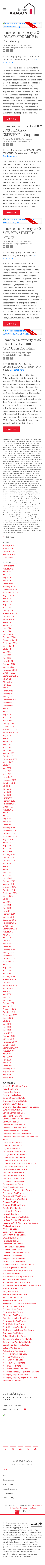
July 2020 (7, 738)
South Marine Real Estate (24, 513)
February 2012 (9, 976)
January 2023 (8, 667)
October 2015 (9, 860)
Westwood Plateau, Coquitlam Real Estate (23, 528)
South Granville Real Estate (14, 1321)
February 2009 (9, 1068)
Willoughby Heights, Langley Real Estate (20, 1377)
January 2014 (8, 917)
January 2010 (8, 1039)
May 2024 (7, 628)
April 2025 (7, 607)
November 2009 (10, 1042)
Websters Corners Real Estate (29, 522)
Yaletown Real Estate (16, 532)
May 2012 (7, 967)
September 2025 (10, 592)
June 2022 (7, 682)
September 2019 (10, 759)
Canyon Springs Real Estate (20, 141)
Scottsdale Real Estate (29, 509)
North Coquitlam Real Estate (12, 495)
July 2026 (7, 571)
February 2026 (9, 586)
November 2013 (9, 923)
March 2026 (8, 583)
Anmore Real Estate (9, 441)
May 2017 (7, 818)
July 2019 (6, 765)
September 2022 (10, 676)
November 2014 (9, 887)
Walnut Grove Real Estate (11, 522)
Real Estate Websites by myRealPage (23, 1508)
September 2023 (10, 643)
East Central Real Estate (10, 467)
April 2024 (7, 631)
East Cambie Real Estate (33, 465)
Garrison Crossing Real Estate (29, 473)
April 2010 (7, 1030)
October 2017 (9, 807)
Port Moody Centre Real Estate (16, 1282)
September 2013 (10, 928)
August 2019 (8, 762)
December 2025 (10, 589)
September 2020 (10, 732)
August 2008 (8, 1071)
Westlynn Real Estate (22, 526)
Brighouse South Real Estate (15, 1104)
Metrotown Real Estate (15, 487)
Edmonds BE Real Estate (13, 1181)
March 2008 (8, 1077)
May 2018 (7, 792)
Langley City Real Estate (27, 483)
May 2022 (7, 685)
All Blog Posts (8, 545)
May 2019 (7, 771)
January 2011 (8, 1006)
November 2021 (9, 702)
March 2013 (7, 946)
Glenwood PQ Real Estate (24, 475)
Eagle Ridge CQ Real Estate (16, 465)
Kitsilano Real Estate (11, 1226)
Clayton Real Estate (11, 1148)
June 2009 (7, 1057)
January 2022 (8, 696)
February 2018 (9, 801)
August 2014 (8, 896)
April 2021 (7, 717)
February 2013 (9, 949)
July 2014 (6, 899)
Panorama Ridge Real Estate (17, 499)
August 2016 (8, 839)
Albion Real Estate (35, 439)
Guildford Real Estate (12, 1208)
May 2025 (7, 604)
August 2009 (8, 1051)
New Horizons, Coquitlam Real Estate (28, 493)
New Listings (8, 548)
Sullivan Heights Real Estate (26, 517)
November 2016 (9, 830)
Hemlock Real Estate (30, 477)
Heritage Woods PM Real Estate (32, 479)
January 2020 (8, 753)
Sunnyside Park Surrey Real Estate (13, 518)
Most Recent (8, 565)
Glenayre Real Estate (9, 475)
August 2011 (8, 988)
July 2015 (6, 866)
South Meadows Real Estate (15, 1327)
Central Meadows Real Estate (17, 453)
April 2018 (7, 795)
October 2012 (9, 958)
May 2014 (7, 905)
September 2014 (10, 893)
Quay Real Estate (23, 503)
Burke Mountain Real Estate (20, 355)
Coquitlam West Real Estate (30, 461)
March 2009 (8, 1065)
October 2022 (9, 673)
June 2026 (7, 574)
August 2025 (8, 595)
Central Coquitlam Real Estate (17, 451)
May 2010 (7, 1027)
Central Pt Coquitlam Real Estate (17, 1133)
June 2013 (7, 937)
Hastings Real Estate (16, 477)
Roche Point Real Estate (13, 1306)
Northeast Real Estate (14, 497)
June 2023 (7, 652)
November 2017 (9, 803)
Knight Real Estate (13, 483)
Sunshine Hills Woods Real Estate (17, 1342)
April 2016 (7, 848)
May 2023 (7, 655)
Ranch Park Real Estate (17, 505)
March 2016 (7, 851)
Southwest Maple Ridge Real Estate (28, 515)
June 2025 (7, 601)
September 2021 (10, 705)
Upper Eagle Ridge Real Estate (17, 520)
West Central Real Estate (10, 524)
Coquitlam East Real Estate (12, 461)
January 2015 (8, 884)
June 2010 (7, 1024)
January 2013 (8, 952)
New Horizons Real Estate (14, 1261)
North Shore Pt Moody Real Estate (17, 1270)
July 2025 (7, 598)
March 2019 (7, 777)
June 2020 (7, 741)
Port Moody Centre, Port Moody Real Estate (21, 501)
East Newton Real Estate (26, 467)
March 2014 (8, 911)
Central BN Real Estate (12, 1121)
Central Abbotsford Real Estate (20, 449)
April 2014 (7, 908)
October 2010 (9, 1012)
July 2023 (7, 649)
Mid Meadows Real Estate (30, 487)
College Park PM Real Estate (33, 459)
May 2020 (7, 744)
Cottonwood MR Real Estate (15, 1166)
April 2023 (7, 658)
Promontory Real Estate (10, 503)
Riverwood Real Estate (32, 505)
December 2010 (9, 1009)
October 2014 (9, 890)
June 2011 (7, 994)
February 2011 (9, 1003)
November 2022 (10, 670)
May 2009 (7, 1060)
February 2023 (9, 664)
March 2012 (7, 973)
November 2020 (10, 729)
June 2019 (7, 768)
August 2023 (8, 646)
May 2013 (7, 940)
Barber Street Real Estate (14, 1098)
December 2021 (9, 699)
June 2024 (7, 625)
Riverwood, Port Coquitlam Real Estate (15, 507)
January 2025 (8, 610)
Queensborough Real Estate (15, 1294)
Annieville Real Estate (22, 441)
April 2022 (7, 687)
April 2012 (7, 970)
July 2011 (6, 991)
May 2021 (7, 714)
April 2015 (7, 875)
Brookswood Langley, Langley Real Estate (21, 445)
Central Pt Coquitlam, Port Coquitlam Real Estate (26, 455)
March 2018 (7, 798)
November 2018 (9, 780)
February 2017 (9, 827)
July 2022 (7, 679)
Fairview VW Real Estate (19, 469)
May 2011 (6, 997)
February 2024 (9, 637)
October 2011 (8, 982)
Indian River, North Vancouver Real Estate (16, 481)
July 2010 (6, 1021)
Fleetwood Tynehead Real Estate (13, 471)
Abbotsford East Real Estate (20, 439)
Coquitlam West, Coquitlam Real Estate (15, 463)
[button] (5, 1449)
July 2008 (7, 1074)
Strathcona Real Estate (10, 517)
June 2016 (7, 842)
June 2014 (7, 902)
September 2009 (10, 1048)
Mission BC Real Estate (10, 489)
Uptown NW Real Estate (34, 520)
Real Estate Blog (10, 554)
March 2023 (8, 661)
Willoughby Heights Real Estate (21, 244)
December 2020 (10, 726)
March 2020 (8, 750)
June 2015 (7, 869)
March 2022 (8, 690)
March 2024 (8, 634)
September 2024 (10, 619)
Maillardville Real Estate (12, 1241)
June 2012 (7, 964)
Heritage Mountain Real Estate (21, 48)
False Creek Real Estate (35, 469)
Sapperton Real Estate (15, 509)
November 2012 (9, 955)
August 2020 (8, 735)
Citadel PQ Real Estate (24, 457)
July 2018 (6, 786)
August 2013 (8, 932)
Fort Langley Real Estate (32, 471)
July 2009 (7, 1053)
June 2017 (7, 815)
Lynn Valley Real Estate (23, 485)
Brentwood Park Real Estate (16, 443)
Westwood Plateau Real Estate (16, 1368)
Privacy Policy (37, 1505)
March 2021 (7, 720)
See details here (10, 156)
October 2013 (9, 926)
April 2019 (7, 774)
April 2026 (7, 580)
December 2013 (9, 920)
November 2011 (9, 979)
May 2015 (7, 872)
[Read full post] (22, 26)
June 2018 (7, 789)
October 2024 (9, 616)
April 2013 (7, 943)
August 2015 (8, 863)
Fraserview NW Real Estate (11, 473)
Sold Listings (8, 557)
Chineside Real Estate (10, 457)
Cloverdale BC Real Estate (16, 459)
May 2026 (7, 577)
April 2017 (7, 821)
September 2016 (10, 836)
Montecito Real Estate (10, 491)
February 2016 (9, 854)
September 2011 (10, 985)
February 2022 (9, 693)
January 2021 (8, 723)
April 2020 (7, 747)
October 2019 (9, 756)
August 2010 (8, 1018)
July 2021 (6, 708)
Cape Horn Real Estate (12, 1116)
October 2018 (9, 783)
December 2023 (10, 640)
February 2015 (9, 881)
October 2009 (9, 1045)
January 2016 (8, 857)
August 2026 (8, 569)
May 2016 (7, 845)
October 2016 (9, 833)
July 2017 (6, 812)
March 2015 (7, 878)
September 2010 (10, 1015)
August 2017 (8, 810)
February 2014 (9, 914)
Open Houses (9, 551)
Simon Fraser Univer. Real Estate (24, 511)
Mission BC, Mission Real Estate (28, 489)
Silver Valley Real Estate (13, 1315)
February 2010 (9, 1036)
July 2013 (6, 935)
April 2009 (7, 1062)
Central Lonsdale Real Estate (15, 1127)
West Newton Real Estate (14, 1363)
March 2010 (8, 1033)
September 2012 (10, 961)
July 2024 (7, 622)
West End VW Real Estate (26, 524)
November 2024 (10, 613)
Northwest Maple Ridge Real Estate (18, 1276)
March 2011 (7, 1000)
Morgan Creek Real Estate (25, 491)
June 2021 (7, 711)
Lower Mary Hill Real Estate (14, 1235)
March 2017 (7, 824)
